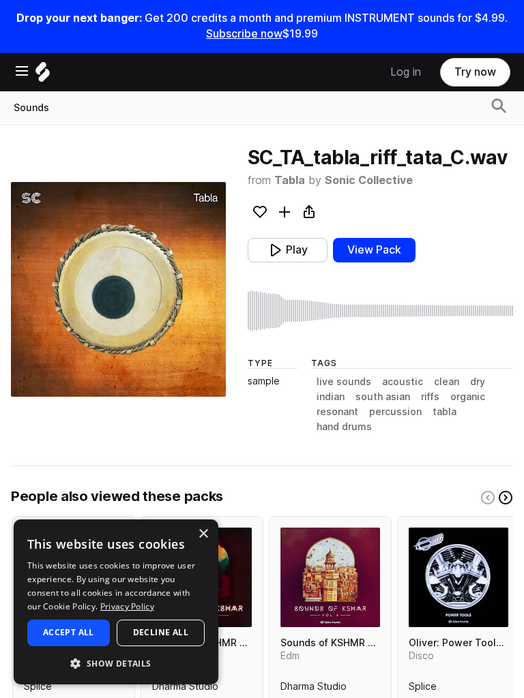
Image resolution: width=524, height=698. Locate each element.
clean (446, 381)
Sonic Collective (369, 180)
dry (477, 381)
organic (467, 396)
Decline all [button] (160, 632)
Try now (475, 71)
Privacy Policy (127, 606)
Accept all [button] (68, 632)
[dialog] (116, 601)
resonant (337, 411)
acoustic (402, 381)
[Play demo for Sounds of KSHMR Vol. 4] (330, 577)
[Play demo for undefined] (118, 289)
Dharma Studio (185, 689)
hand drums (344, 426)
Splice (38, 689)
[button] (116, 663)
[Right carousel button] (505, 497)
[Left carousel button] (488, 497)
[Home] (42, 75)
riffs (430, 396)
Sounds (31, 107)
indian (331, 396)
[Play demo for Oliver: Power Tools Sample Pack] (458, 577)
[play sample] (380, 310)
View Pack (374, 249)
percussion (395, 411)
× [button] (203, 534)
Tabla (289, 180)
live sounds (344, 381)
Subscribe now (244, 33)
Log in (405, 71)
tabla (444, 411)
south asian (382, 396)
